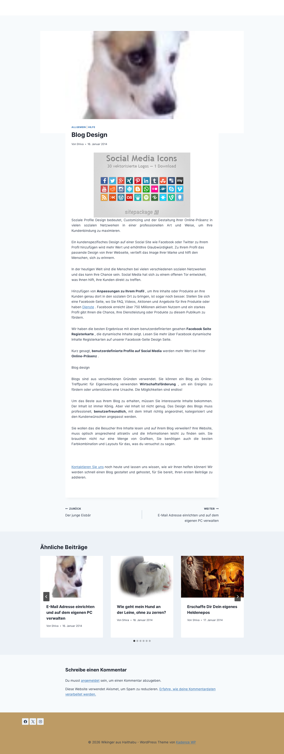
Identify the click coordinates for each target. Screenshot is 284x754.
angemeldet (90, 680)
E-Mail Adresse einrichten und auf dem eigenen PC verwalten (188, 515)
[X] (33, 721)
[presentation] (71, 577)
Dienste (88, 307)
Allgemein (78, 127)
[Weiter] (238, 596)
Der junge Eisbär (78, 512)
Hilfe (91, 127)
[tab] (134, 641)
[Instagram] (40, 721)
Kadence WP (186, 742)
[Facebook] (25, 721)
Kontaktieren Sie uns (87, 467)
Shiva (80, 144)
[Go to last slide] (46, 596)
